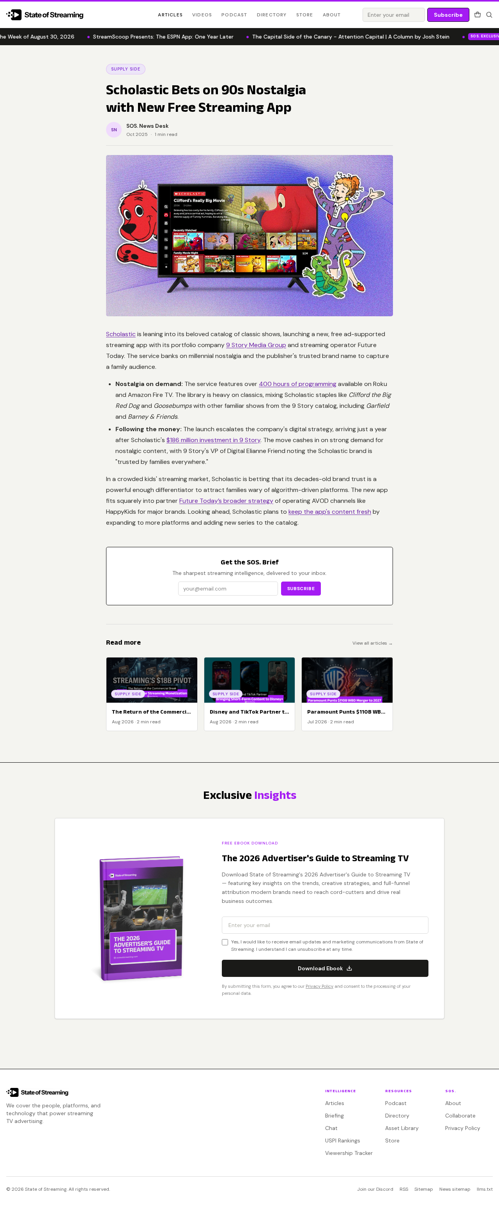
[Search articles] (489, 14)
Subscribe (448, 14)
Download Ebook (320, 968)
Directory (272, 15)
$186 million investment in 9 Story (213, 440)
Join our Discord (375, 1189)
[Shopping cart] (477, 14)
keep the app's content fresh (329, 512)
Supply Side (125, 69)
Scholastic (121, 334)
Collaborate (460, 1115)
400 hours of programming (297, 384)
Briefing (334, 1115)
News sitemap (455, 1189)
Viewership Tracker (349, 1152)
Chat (331, 1128)
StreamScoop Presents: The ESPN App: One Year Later (148, 36)
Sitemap (423, 1189)
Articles (170, 15)
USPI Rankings (342, 1140)
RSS (404, 1189)
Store (304, 15)
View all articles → (372, 643)
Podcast (234, 15)
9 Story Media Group (256, 345)
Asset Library (402, 1128)
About (332, 15)
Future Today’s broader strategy (226, 501)
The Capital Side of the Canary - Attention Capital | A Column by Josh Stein (336, 36)
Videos (202, 15)
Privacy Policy (319, 986)
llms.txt (485, 1189)
